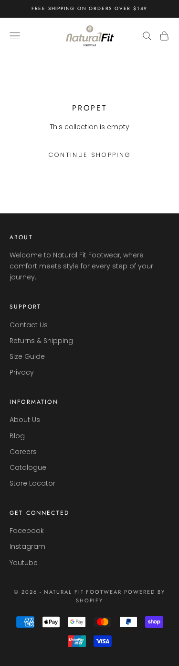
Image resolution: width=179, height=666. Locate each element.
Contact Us (29, 325)
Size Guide (27, 356)
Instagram (27, 546)
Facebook (27, 530)
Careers (23, 451)
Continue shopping (89, 154)
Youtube (24, 562)
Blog (17, 436)
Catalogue (28, 467)
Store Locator (32, 483)
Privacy (22, 372)
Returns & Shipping (41, 340)
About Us (25, 419)
